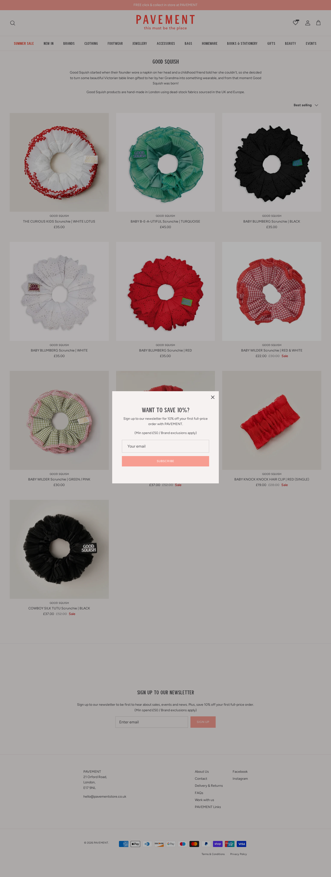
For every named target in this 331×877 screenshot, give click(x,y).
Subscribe (165, 461)
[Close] (212, 397)
